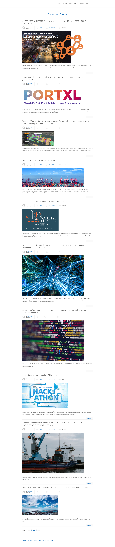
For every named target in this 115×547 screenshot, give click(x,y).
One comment (52, 491)
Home (59, 3)
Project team (81, 3)
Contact (88, 3)
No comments (52, 27)
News (75, 3)
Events (70, 3)
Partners (65, 3)
